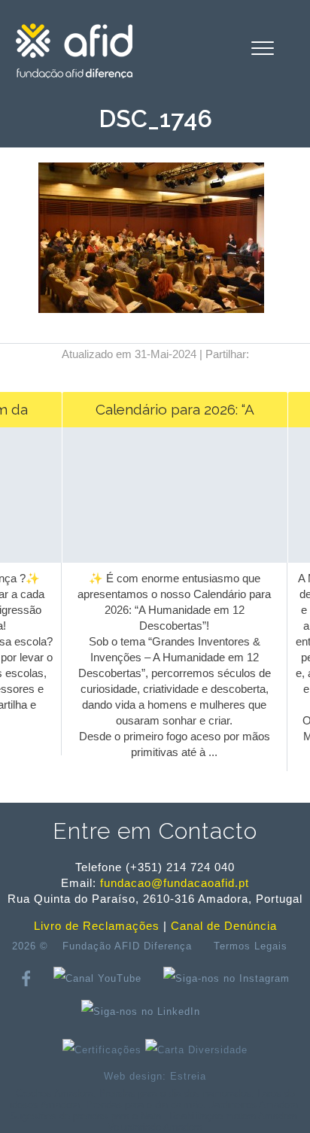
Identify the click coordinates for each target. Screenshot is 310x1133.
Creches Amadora (54, 1093)
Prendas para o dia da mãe (144, 1104)
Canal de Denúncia (224, 925)
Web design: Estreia (155, 1076)
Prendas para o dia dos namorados (175, 1093)
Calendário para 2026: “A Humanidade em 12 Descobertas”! (171, 414)
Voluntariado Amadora (155, 1127)
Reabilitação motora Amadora (233, 1116)
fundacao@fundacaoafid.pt (174, 882)
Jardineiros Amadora (253, 1104)
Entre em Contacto (155, 831)
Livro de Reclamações (97, 925)
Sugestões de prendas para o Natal (86, 1116)
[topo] (227, 1011)
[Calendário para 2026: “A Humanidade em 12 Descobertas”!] (171, 528)
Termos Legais (250, 946)
